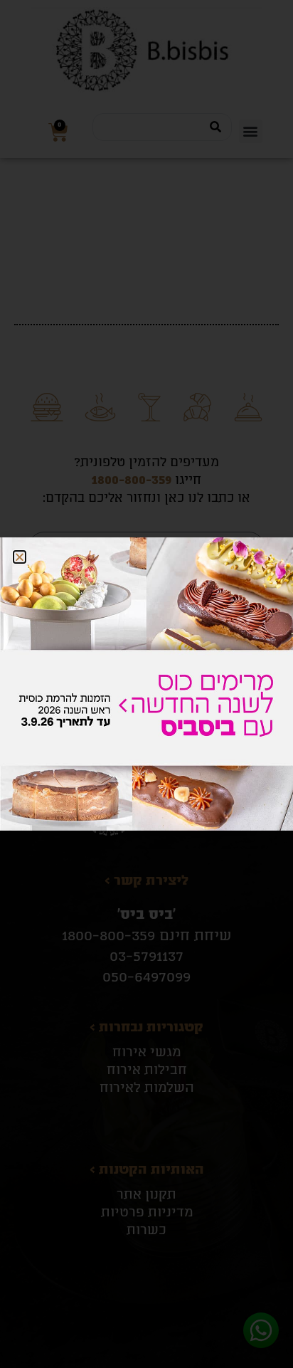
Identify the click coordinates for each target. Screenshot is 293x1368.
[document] (146, 684)
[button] (19, 557)
